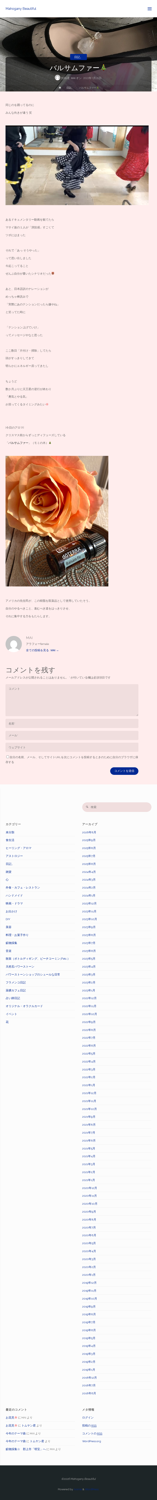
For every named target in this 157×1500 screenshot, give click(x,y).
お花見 (10, 1417)
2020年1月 (89, 1274)
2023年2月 (88, 982)
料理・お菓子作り (17, 935)
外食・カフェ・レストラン (23, 887)
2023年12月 (89, 903)
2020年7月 (89, 1227)
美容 (8, 927)
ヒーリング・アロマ (18, 848)
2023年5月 (88, 958)
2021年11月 (89, 1101)
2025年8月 (89, 848)
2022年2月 (88, 1077)
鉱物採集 (11, 943)
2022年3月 (88, 1069)
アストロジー (14, 856)
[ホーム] (60, 88)
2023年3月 (88, 974)
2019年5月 (88, 1338)
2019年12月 (89, 1282)
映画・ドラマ (14, 903)
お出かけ (11, 911)
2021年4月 (88, 1156)
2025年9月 (89, 840)
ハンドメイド (14, 895)
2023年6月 (89, 950)
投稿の (89, 1425)
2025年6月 (89, 863)
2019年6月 (89, 1330)
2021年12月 (89, 1093)
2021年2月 (88, 1172)
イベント (11, 1014)
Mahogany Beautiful (21, 8)
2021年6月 (89, 1140)
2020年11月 (89, 1195)
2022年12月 (89, 998)
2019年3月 (88, 1353)
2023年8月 (89, 935)
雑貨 (8, 871)
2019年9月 (89, 1306)
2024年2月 (89, 887)
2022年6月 (89, 1045)
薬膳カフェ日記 (16, 990)
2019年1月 (88, 1369)
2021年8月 (89, 1124)
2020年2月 (89, 1267)
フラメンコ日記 (16, 982)
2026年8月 (89, 832)
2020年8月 (89, 1219)
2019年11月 (89, 1290)
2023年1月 (88, 990)
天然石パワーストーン (20, 966)
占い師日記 (13, 998)
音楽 (8, 950)
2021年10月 (89, 1109)
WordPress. (92, 1489)
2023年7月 (88, 943)
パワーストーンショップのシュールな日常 (33, 974)
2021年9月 (88, 1116)
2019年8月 (89, 1314)
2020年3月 (89, 1259)
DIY (8, 919)
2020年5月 (89, 1243)
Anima (77, 1489)
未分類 (10, 832)
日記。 (78, 57)
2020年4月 (89, 1251)
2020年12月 (89, 1188)
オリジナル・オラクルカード (24, 1006)
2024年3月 (89, 879)
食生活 (10, 840)
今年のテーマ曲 (16, 1433)
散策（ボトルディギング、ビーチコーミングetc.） (38, 958)
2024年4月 (89, 871)
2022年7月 (88, 1037)
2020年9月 (89, 1211)
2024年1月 (88, 895)
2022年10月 (89, 1014)
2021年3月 (88, 1164)
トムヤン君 (28, 1425)
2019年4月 (89, 1345)
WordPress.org (91, 1441)
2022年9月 (89, 1022)
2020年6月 (89, 1235)
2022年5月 (88, 1053)
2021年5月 (88, 1148)
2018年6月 (89, 1393)
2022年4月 (89, 1061)
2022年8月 (89, 1030)
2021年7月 (88, 1132)
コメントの (92, 1433)
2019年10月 (89, 1298)
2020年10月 (90, 1203)
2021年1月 (88, 1180)
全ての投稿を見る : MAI (42, 650)
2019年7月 (88, 1322)
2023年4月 (89, 966)
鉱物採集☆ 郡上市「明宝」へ (26, 1449)
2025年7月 (88, 856)
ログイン (88, 1417)
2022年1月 (88, 1085)
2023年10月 (89, 919)
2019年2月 (88, 1361)
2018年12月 (89, 1377)
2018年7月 (89, 1385)
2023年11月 (89, 911)
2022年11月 (89, 1006)
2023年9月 (89, 927)
